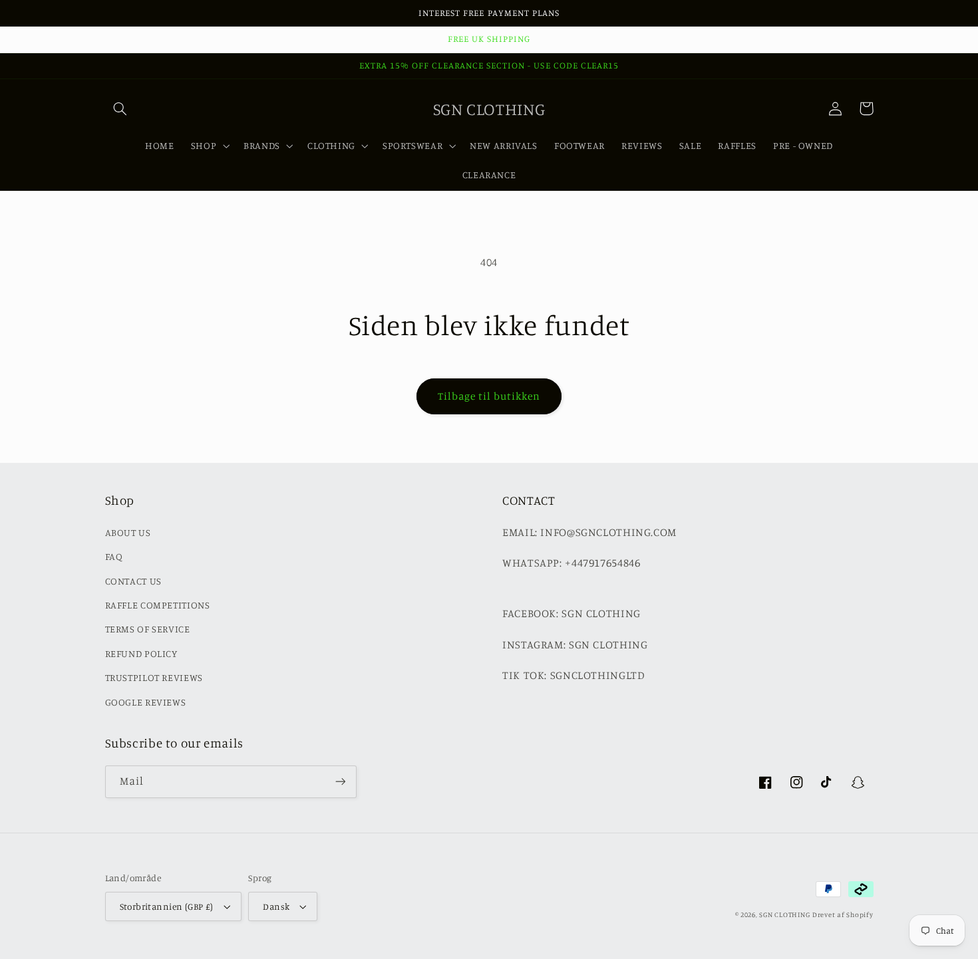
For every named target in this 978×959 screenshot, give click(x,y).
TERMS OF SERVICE (147, 628)
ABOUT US (128, 532)
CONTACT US (133, 581)
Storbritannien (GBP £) (167, 906)
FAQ (114, 556)
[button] (120, 108)
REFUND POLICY (141, 653)
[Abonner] (340, 781)
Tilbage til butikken (489, 396)
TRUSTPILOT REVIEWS (154, 677)
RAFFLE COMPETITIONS (157, 605)
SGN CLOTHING (784, 914)
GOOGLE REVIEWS (145, 702)
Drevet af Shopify (843, 914)
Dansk (276, 906)
